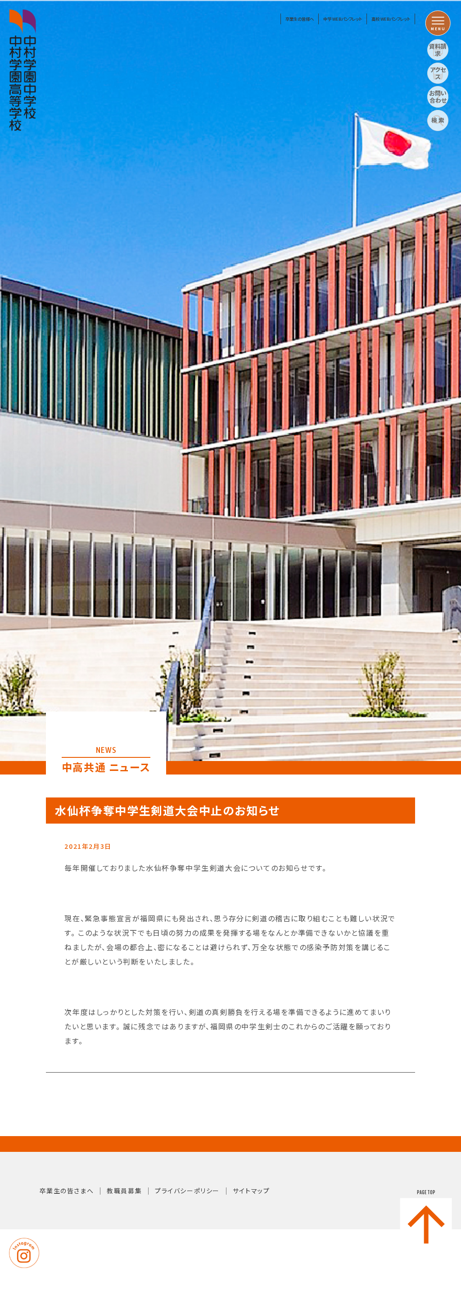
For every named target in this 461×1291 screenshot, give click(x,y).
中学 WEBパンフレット (342, 19)
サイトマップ (251, 1190)
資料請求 (438, 50)
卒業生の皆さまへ (67, 1190)
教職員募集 (124, 1190)
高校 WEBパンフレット (390, 19)
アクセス (438, 73)
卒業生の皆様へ (299, 19)
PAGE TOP (426, 1192)
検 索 (437, 120)
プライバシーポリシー (187, 1190)
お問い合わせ (438, 96)
